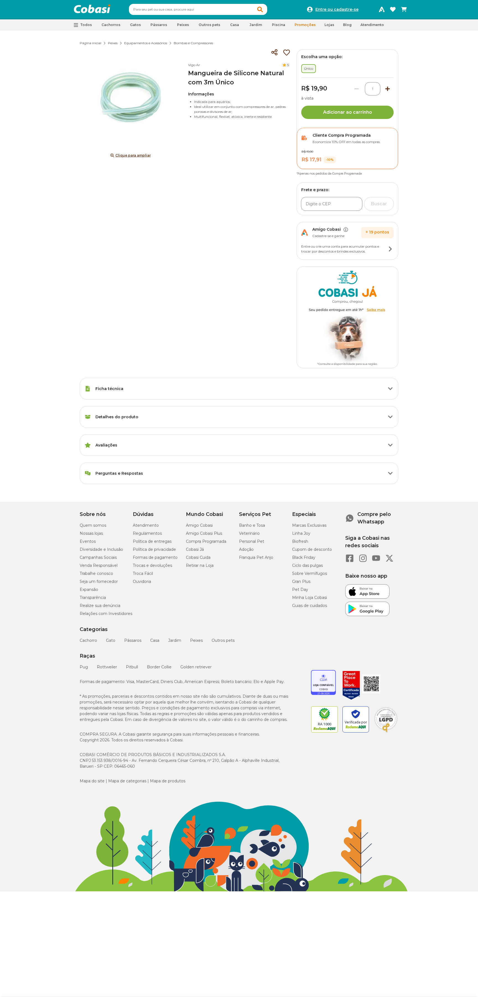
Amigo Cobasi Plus (204, 533)
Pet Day (300, 589)
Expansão (89, 589)
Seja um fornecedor (99, 581)
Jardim (174, 640)
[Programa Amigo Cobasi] (381, 9)
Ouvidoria (142, 581)
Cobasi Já (195, 549)
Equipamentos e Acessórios (145, 43)
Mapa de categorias (127, 780)
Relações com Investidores (106, 613)
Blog (347, 25)
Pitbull (132, 666)
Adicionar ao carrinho (347, 112)
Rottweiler (107, 666)
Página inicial (90, 43)
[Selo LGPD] (385, 732)
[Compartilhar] (274, 52)
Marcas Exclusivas (309, 525)
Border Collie (159, 666)
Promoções (305, 25)
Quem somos (93, 525)
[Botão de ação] (390, 249)
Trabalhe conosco (96, 573)
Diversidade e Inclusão (101, 549)
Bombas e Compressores (193, 43)
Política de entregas (152, 541)
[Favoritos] (392, 9)
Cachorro (88, 640)
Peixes (113, 43)
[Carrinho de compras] (404, 9)
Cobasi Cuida (198, 557)
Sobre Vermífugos (309, 573)
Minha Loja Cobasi (309, 597)
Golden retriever (196, 666)
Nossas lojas (91, 533)
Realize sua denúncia (100, 605)
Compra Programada (206, 541)
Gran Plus (301, 581)
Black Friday (303, 557)
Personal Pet (251, 541)
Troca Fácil (143, 573)
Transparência (93, 597)
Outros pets (223, 640)
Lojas (329, 25)
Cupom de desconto (312, 549)
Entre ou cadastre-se (336, 9)
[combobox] (198, 9)
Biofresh (300, 541)
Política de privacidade (154, 549)
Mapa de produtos (167, 780)
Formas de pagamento (155, 557)
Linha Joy (301, 533)
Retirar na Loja (200, 565)
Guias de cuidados (309, 605)
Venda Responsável (99, 565)
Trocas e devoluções (152, 565)
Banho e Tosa (252, 525)
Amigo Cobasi (199, 525)
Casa (154, 640)
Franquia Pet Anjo (256, 557)
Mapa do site (92, 780)
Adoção (246, 549)
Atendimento (372, 25)
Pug (84, 666)
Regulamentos (147, 533)
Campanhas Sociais (98, 557)
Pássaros (132, 640)
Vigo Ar (194, 65)
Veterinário (249, 533)
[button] (260, 9)
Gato (110, 640)
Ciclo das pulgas (307, 565)
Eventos (88, 541)
